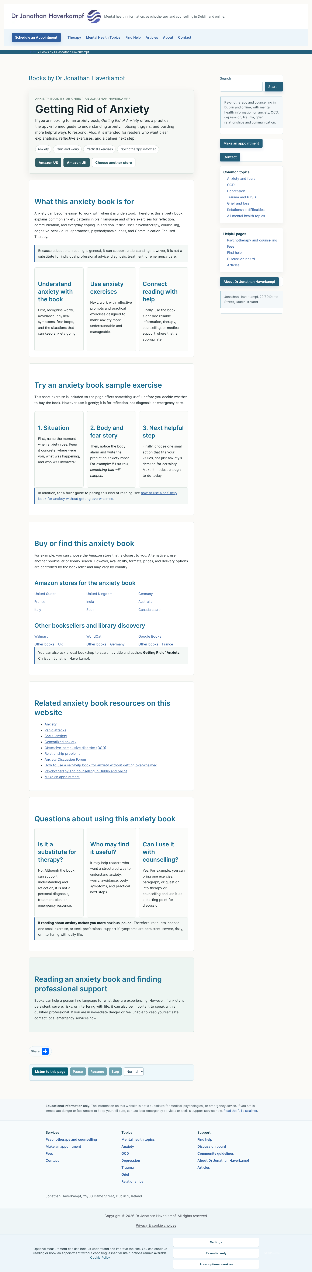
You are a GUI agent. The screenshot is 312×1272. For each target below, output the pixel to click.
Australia (145, 601)
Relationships (132, 1181)
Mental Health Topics (103, 37)
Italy (37, 609)
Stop (115, 1071)
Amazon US (48, 162)
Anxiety (51, 724)
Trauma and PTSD (241, 197)
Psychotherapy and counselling (252, 240)
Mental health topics (138, 1139)
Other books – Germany (105, 644)
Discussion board (241, 259)
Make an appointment (62, 777)
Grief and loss (238, 203)
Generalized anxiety (60, 742)
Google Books (149, 636)
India (90, 601)
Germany (145, 594)
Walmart (41, 636)
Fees (230, 246)
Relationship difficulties (245, 210)
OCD (231, 185)
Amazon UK (76, 162)
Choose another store (113, 162)
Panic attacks (55, 730)
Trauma (127, 1167)
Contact (184, 37)
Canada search (150, 609)
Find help (234, 252)
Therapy (74, 37)
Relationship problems (62, 753)
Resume (97, 1071)
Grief (125, 1174)
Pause (78, 1071)
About (168, 37)
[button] (36, 37)
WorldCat (93, 636)
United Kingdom (99, 594)
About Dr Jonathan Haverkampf (249, 281)
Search (225, 78)
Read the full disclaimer (240, 1111)
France (39, 601)
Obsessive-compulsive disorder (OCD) (75, 748)
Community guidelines (215, 1153)
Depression (236, 191)
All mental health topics (246, 216)
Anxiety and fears (241, 178)
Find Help (133, 37)
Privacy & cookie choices (156, 1225)
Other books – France (155, 644)
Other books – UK (48, 644)
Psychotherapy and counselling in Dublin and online (86, 771)
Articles (152, 37)
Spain (90, 609)
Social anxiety (56, 736)
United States (45, 594)
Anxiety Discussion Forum (65, 759)
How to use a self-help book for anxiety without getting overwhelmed (101, 765)
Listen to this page (50, 1071)
